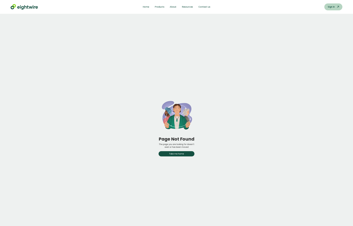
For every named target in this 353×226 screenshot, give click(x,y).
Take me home (176, 153)
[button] (159, 7)
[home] (28, 7)
